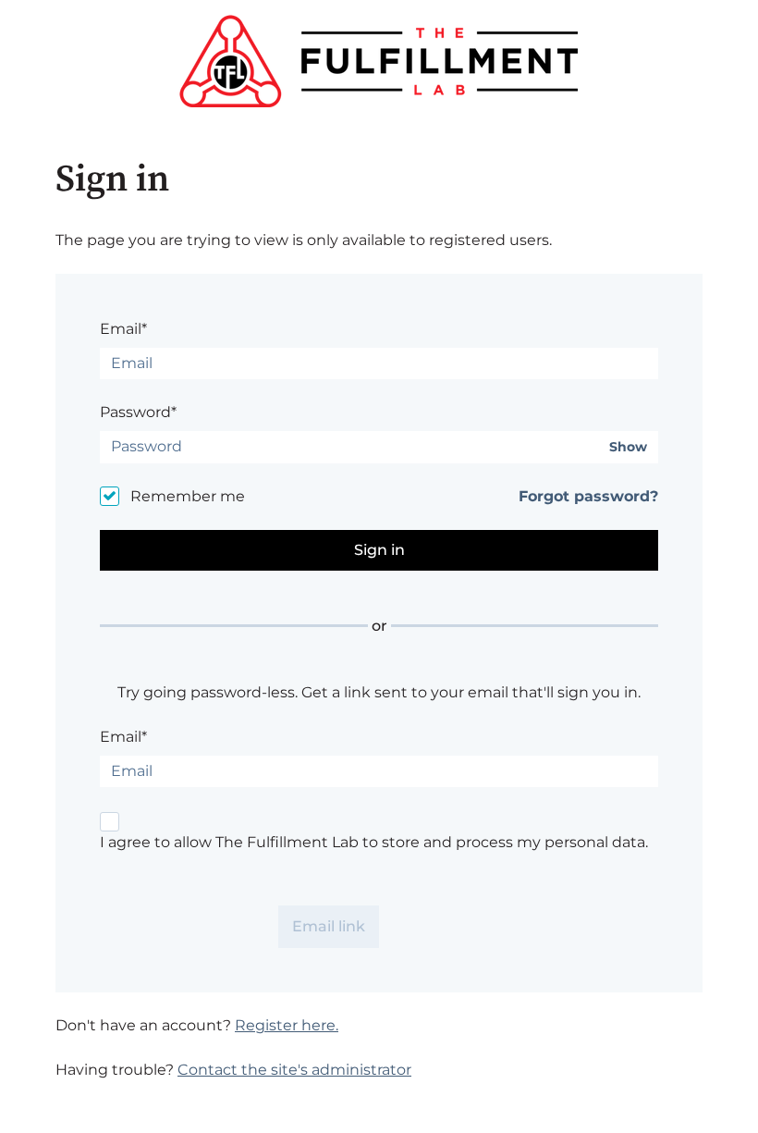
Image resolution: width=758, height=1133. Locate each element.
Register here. (286, 1025)
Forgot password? (588, 496)
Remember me (187, 496)
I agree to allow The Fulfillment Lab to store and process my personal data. (374, 842)
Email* (123, 329)
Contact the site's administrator (294, 1069)
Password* (138, 412)
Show (628, 447)
